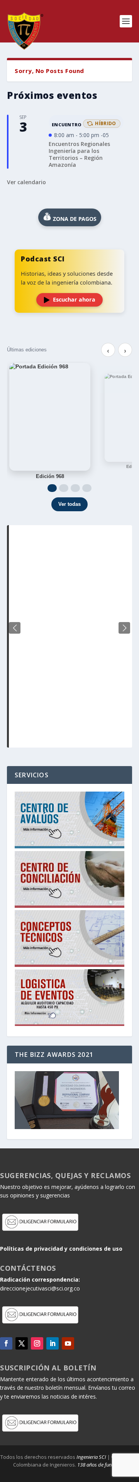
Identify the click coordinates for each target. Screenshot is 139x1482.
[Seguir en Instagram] (37, 1343)
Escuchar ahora (74, 299)
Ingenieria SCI (91, 1456)
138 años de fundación (101, 1464)
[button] (124, 628)
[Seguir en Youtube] (68, 1343)
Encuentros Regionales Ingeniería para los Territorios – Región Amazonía (79, 154)
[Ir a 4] (87, 488)
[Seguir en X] (21, 1343)
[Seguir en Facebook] (6, 1343)
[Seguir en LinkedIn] (52, 1343)
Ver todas (69, 504)
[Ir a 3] (75, 488)
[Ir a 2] (63, 488)
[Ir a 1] (52, 488)
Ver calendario (26, 182)
